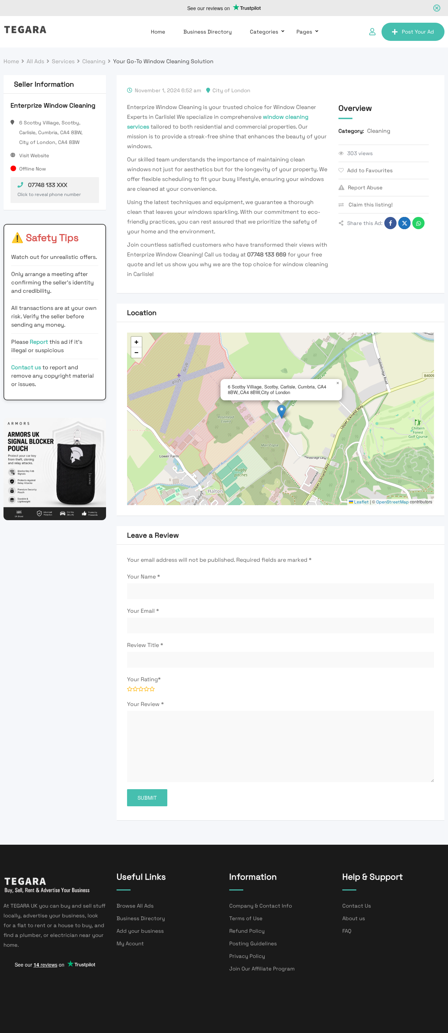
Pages (304, 31)
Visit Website (34, 155)
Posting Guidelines (253, 943)
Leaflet (361, 502)
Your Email (143, 610)
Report (39, 341)
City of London (231, 90)
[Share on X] (404, 223)
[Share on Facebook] (390, 223)
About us (353, 918)
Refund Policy (247, 930)
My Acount (130, 943)
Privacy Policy (247, 956)
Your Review (145, 704)
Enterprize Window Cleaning (53, 105)
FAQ (346, 930)
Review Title (145, 645)
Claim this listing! (370, 204)
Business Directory (207, 31)
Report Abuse (365, 187)
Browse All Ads (135, 905)
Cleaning (378, 130)
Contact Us (356, 905)
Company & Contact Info (260, 905)
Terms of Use (245, 918)
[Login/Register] (372, 31)
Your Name (143, 576)
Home (158, 31)
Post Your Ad (418, 31)
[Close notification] (437, 8)
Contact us (26, 367)
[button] (281, 412)
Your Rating (144, 679)
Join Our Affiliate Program (262, 968)
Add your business (140, 930)
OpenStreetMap (392, 502)
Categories (264, 31)
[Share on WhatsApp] (418, 223)
